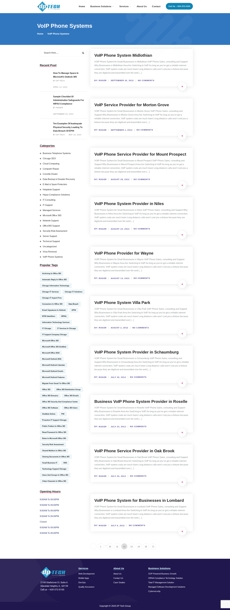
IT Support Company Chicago (54, 335)
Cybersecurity (154, 591)
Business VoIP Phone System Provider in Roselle (140, 401)
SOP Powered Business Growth (162, 574)
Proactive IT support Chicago (54, 420)
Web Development (86, 574)
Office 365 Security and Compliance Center (60, 402)
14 (139, 546)
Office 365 (46, 390)
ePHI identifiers (48, 316)
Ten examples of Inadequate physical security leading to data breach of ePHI (68, 127)
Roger (103, 80)
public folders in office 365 (53, 426)
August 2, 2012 (119, 328)
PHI (62, 414)
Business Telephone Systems (57, 153)
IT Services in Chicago (66, 328)
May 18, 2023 (75, 135)
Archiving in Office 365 (51, 273)
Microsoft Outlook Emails (52, 371)
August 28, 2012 (120, 179)
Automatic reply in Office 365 (54, 280)
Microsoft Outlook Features (53, 377)
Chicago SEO (49, 158)
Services (124, 6)
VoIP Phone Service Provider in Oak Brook (134, 451)
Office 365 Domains (50, 396)
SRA (65, 463)
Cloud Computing (51, 164)
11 (117, 546)
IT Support (48, 205)
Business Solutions (100, 6)
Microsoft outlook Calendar (53, 365)
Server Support (50, 236)
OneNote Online (48, 414)
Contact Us (118, 578)
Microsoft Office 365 (52, 215)
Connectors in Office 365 (52, 304)
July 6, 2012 (118, 525)
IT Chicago (46, 328)
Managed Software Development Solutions (166, 587)
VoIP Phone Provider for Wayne (123, 253)
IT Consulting (49, 200)
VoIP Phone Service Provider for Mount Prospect (140, 154)
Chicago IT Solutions (73, 292)
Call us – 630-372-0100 (179, 6)
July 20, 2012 (118, 476)
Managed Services (51, 210)
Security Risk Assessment (55, 231)
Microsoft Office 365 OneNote (54, 347)
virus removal (50, 252)
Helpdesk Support (51, 189)
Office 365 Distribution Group (68, 390)
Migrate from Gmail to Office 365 (56, 383)
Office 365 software (50, 408)
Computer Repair (51, 169)
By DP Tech (59, 81)
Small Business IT (49, 463)
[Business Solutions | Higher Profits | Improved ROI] (48, 6)
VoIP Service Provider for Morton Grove (131, 105)
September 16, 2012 (122, 80)
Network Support (51, 220)
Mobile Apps (83, 578)
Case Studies (119, 582)
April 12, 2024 (60, 87)
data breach (73, 304)
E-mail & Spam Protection (55, 184)
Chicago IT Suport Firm (52, 298)
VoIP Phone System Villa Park (122, 302)
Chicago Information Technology (55, 286)
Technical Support (51, 241)
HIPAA (63, 316)
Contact (156, 6)
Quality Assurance (86, 587)
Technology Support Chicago (54, 469)
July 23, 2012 (118, 427)
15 (146, 546)
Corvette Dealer (50, 174)
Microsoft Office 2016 (50, 353)
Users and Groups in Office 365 (55, 475)
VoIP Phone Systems (58, 34)
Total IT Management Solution (161, 582)
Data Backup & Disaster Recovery (59, 179)
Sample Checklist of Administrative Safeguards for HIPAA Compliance (68, 100)
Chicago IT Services (50, 292)
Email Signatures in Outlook (54, 310)
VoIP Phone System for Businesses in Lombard (139, 500)
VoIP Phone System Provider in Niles (129, 203)
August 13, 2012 (120, 278)
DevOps (82, 582)
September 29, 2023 (63, 114)
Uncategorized (50, 246)
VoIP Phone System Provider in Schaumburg (136, 352)
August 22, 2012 (120, 229)
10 (110, 546)
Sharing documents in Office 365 (55, 457)
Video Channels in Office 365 (54, 481)
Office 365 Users (70, 408)
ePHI (74, 310)
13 (131, 546)
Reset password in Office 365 (54, 432)
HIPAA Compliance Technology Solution (165, 578)
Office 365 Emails (71, 396)
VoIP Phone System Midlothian (123, 55)
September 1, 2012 (122, 130)
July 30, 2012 (118, 377)
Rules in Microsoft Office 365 (54, 438)
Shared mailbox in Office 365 (54, 451)
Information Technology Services (55, 322)
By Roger (58, 108)
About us (142, 6)
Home (82, 6)
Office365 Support (51, 226)
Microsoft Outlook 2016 (51, 359)
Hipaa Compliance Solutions (56, 195)
